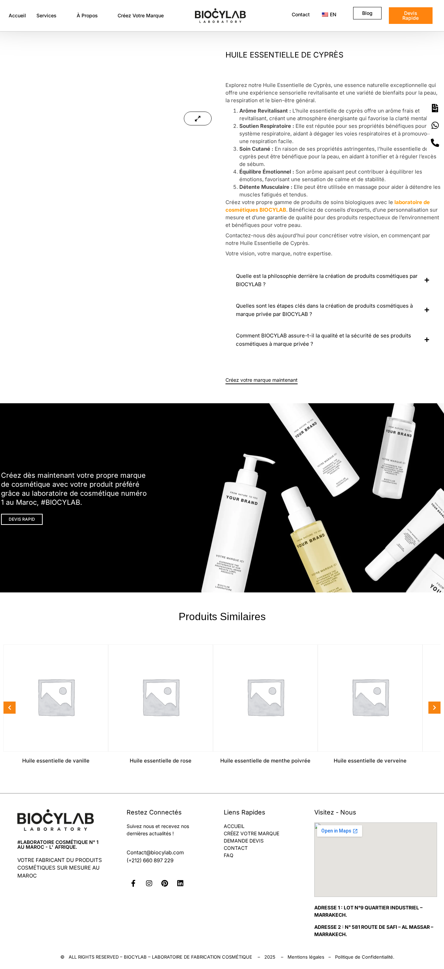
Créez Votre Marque (141, 15)
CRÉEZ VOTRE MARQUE (251, 833)
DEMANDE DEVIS (244, 841)
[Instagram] (149, 883)
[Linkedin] (180, 883)
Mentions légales (306, 957)
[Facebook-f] (133, 883)
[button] (51, 15)
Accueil (17, 15)
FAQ (228, 855)
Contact (301, 14)
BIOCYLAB (135, 957)
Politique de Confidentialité (364, 957)
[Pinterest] (165, 883)
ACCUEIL (234, 826)
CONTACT (236, 848)
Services (46, 15)
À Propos (87, 15)
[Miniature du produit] (198, 118)
